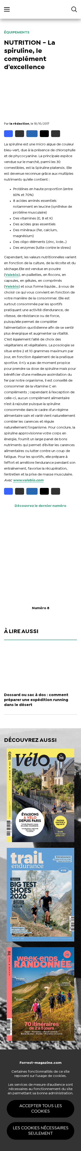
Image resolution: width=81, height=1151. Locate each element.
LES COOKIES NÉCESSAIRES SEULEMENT (40, 1130)
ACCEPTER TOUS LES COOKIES (40, 1108)
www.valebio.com (28, 480)
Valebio (12, 274)
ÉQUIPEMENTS (16, 32)
